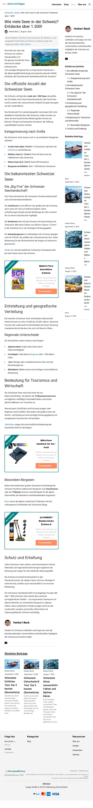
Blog (73, 4)
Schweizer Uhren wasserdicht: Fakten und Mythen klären (50, 686)
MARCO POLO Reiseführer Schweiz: (46, 269)
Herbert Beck (21, 622)
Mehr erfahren (25, 44)
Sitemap (76, 755)
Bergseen (34, 354)
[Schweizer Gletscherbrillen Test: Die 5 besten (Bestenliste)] (31, 667)
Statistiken (9, 424)
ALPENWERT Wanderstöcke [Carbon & (46, 521)
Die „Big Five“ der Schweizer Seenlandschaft (76, 96)
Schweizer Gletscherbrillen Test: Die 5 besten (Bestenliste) (33, 685)
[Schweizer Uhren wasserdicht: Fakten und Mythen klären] (50, 667)
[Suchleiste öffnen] (89, 4)
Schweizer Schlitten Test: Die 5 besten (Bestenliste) (12, 685)
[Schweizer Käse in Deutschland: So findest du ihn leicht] (73, 284)
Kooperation (77, 750)
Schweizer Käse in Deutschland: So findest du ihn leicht (87, 290)
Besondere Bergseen (78, 125)
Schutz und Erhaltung (75, 128)
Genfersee (13, 150)
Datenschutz (83, 771)
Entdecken (9, 250)
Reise (7, 501)
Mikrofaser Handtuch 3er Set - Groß (46, 444)
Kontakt (76, 746)
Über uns (82, 4)
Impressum (74, 771)
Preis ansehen (45, 291)
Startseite (56, 4)
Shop (66, 4)
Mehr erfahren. (83, 778)
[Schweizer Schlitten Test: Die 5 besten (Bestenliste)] (12, 667)
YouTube (8, 749)
